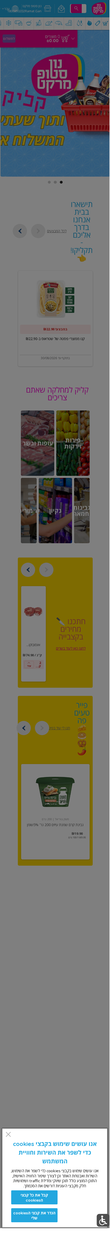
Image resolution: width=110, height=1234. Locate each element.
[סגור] (8, 1135)
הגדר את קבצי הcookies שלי (34, 1215)
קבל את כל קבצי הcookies (34, 1198)
